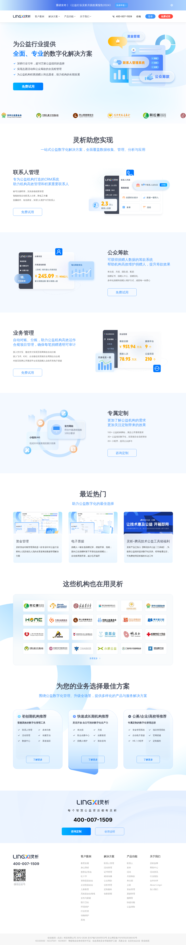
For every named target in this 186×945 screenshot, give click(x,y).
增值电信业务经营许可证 (80, 940)
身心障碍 (85, 867)
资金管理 (131, 889)
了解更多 (37, 759)
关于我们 (84, 16)
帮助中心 (154, 867)
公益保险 (131, 906)
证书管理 (108, 872)
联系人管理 (109, 863)
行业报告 (154, 876)
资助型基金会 (87, 880)
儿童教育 (85, 889)
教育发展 (85, 863)
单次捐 (130, 880)
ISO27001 (52, 940)
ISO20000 (40, 940)
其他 (83, 919)
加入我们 (154, 889)
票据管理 (131, 893)
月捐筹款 (131, 876)
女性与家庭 (86, 898)
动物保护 (85, 915)
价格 (138, 16)
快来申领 (120, 5)
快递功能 (131, 902)
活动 (129, 872)
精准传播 (108, 876)
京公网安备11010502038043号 (122, 937)
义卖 (129, 885)
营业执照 (145, 940)
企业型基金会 (87, 885)
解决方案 (53, 16)
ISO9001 (63, 940)
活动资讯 (154, 872)
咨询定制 (122, 453)
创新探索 (108, 893)
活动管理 (108, 867)
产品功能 (69, 16)
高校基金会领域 (88, 893)
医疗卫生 (85, 902)
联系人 (130, 863)
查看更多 (94, 658)
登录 (150, 16)
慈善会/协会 (86, 872)
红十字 (84, 876)
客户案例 (39, 16)
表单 (129, 867)
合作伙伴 (154, 880)
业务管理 (108, 885)
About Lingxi (156, 885)
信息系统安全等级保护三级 (105, 940)
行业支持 (85, 911)
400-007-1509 (124, 16)
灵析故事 (154, 863)
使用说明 (109, 831)
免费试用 (165, 16)
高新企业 (123, 940)
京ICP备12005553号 (97, 937)
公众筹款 (108, 880)
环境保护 (85, 906)
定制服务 (108, 889)
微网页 (130, 898)
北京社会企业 (134, 940)
